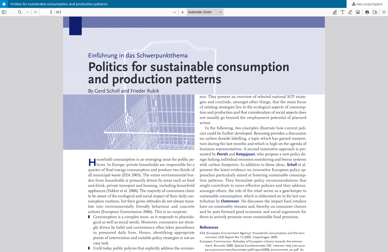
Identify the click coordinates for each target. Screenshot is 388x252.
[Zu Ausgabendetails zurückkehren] (4, 4)
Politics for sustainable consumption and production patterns (59, 4)
